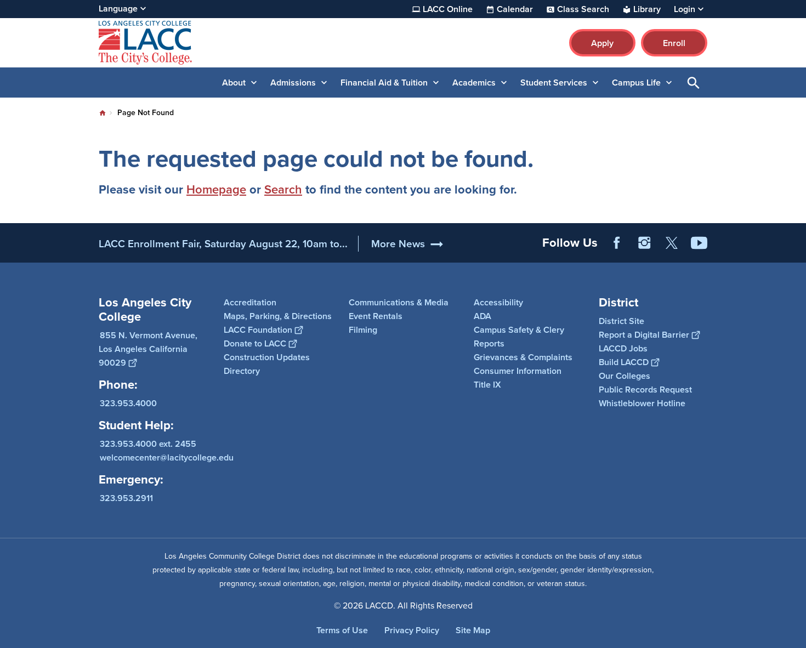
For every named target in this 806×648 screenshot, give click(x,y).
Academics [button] (474, 82)
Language (118, 8)
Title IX (487, 384)
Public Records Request (645, 389)
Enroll (674, 43)
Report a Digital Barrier (644, 334)
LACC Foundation (258, 329)
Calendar (515, 9)
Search (283, 189)
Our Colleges (624, 376)
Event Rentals (375, 316)
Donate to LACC (255, 343)
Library (647, 9)
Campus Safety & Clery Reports (519, 336)
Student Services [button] (553, 82)
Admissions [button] (293, 82)
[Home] (217, 43)
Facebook (617, 243)
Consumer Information (517, 371)
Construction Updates (267, 357)
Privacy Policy (411, 630)
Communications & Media (399, 302)
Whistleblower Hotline (642, 403)
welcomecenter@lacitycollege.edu (167, 457)
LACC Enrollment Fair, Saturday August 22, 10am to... (223, 244)
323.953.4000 (128, 403)
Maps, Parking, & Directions (278, 316)
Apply (602, 43)
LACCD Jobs (623, 348)
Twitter (671, 243)
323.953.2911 (126, 498)
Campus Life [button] (636, 82)
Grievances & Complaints (523, 357)
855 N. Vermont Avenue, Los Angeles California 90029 (148, 349)
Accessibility (498, 302)
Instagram (644, 243)
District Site (621, 321)
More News (398, 244)
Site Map (473, 630)
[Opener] (795, 252)
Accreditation (250, 302)
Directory (242, 371)
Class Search (583, 9)
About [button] (234, 82)
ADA (482, 316)
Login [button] (684, 9)
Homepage (216, 189)
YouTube (699, 243)
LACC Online (448, 9)
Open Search (693, 82)
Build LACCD (624, 362)
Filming (363, 329)
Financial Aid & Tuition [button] (384, 82)
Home (102, 113)
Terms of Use (342, 630)
